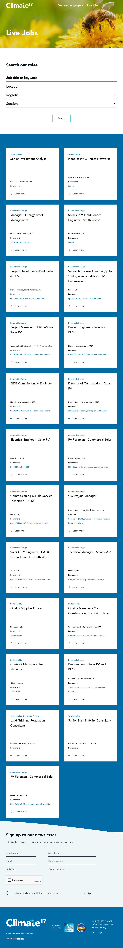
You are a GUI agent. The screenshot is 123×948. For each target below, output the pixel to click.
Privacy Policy (51, 893)
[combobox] (61, 103)
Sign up (91, 893)
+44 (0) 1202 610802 (102, 921)
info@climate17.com (102, 924)
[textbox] (61, 104)
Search (61, 118)
